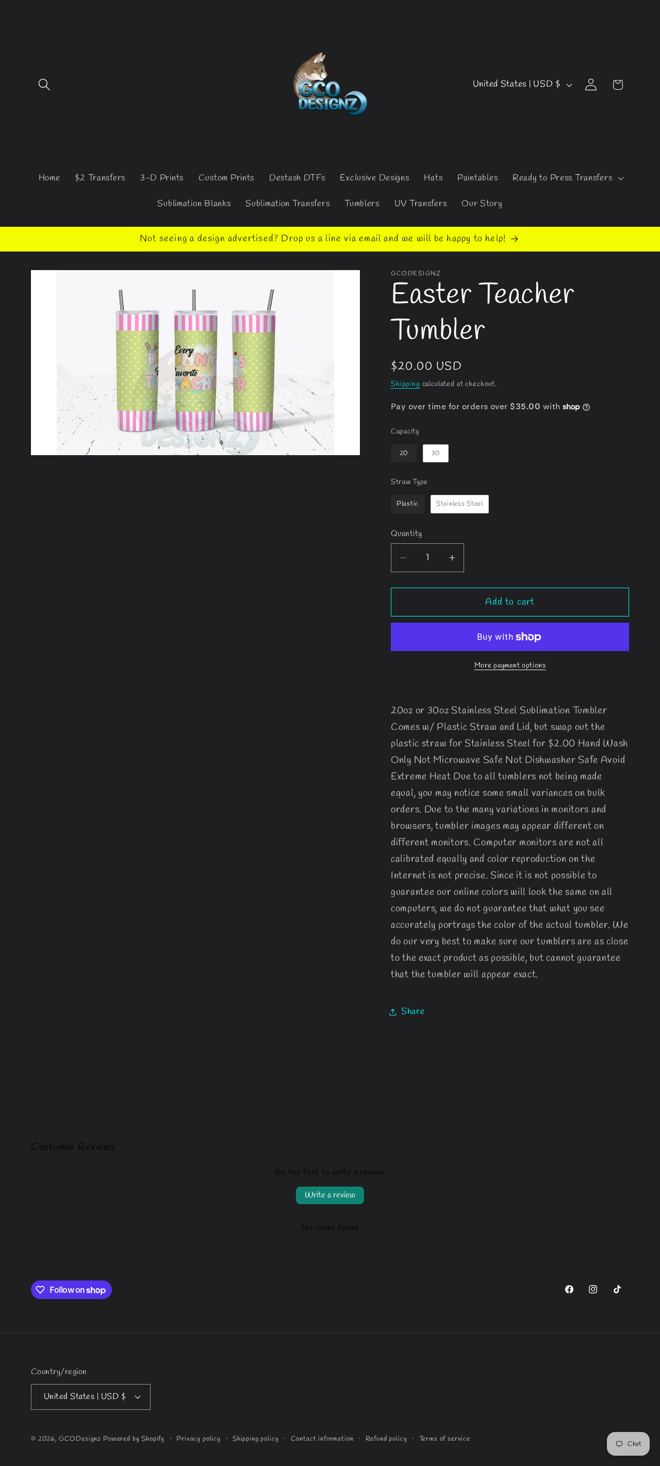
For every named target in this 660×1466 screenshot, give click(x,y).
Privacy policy (198, 1439)
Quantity (406, 533)
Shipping (405, 384)
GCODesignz (80, 1439)
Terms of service (444, 1439)
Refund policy (386, 1439)
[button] (44, 84)
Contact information (322, 1439)
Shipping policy (256, 1439)
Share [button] (413, 1012)
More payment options (510, 666)
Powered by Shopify (133, 1439)
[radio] (404, 453)
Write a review (330, 1195)
